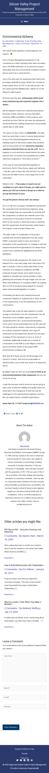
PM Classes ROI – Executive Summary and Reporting (22, 530)
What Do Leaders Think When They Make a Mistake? (22, 603)
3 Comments (10, 535)
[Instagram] (24, 760)
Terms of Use (29, 749)
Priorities (33, 41)
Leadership (19, 41)
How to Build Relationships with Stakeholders (24, 565)
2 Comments (10, 608)
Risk (39, 41)
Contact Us (19, 749)
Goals (27, 41)
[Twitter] (17, 760)
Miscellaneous (8, 44)
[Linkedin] (28, 760)
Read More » (9, 558)
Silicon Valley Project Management (24, 6)
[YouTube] (21, 760)
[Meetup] (32, 760)
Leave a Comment (22, 44)
